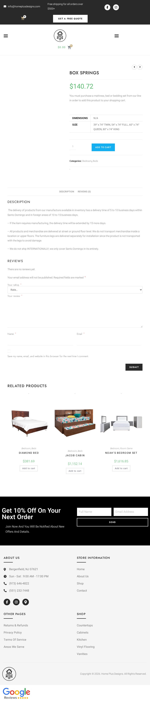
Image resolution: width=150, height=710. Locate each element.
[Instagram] (116, 7)
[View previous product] (134, 67)
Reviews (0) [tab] (84, 191)
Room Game (126, 448)
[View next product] (139, 67)
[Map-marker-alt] (25, 602)
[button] (5, 35)
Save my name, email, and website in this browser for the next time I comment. (48, 356)
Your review (15, 296)
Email (81, 334)
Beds (95, 161)
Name (12, 334)
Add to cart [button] (28, 468)
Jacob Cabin (75, 455)
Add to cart (103, 147)
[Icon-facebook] (107, 7)
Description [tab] (66, 191)
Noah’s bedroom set (121, 453)
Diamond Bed (29, 453)
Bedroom (87, 161)
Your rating (14, 285)
